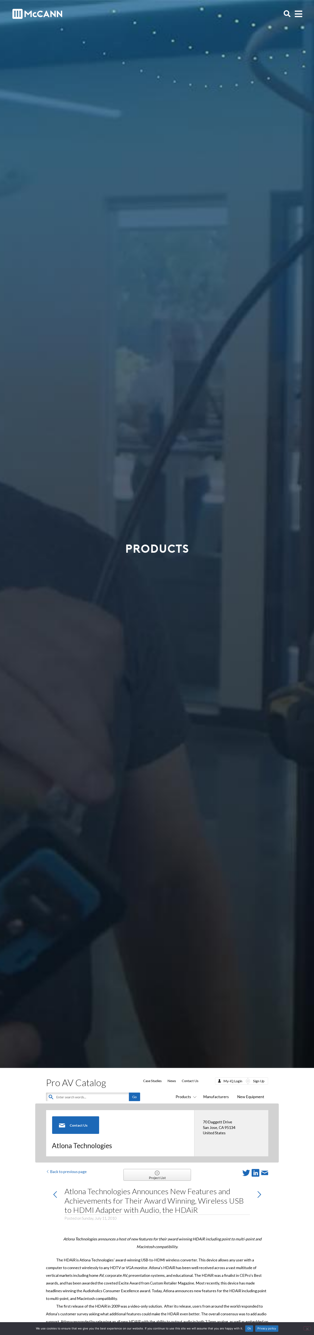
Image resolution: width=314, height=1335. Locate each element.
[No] (307, 1328)
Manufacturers (216, 1096)
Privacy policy (266, 1328)
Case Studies (152, 1081)
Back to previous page (68, 1171)
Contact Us (190, 1081)
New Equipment (250, 1096)
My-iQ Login (232, 1081)
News (171, 1081)
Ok (249, 1328)
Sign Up (258, 1081)
